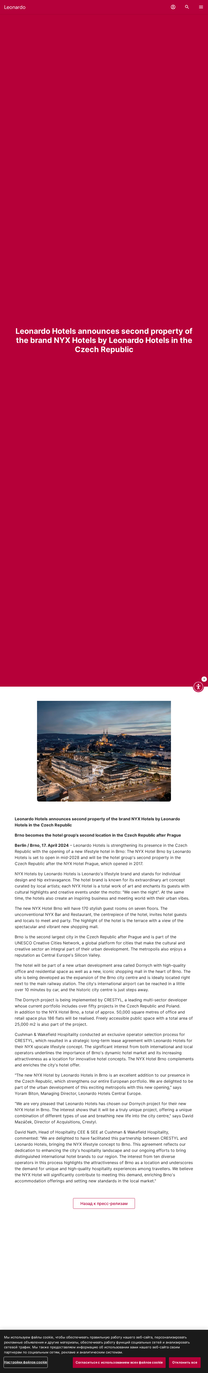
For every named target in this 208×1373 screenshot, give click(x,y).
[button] (173, 7)
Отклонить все (184, 1362)
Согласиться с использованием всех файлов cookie (119, 1362)
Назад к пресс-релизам (104, 1203)
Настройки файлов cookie (25, 1362)
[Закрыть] (204, 679)
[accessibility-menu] (198, 686)
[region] (104, 1351)
